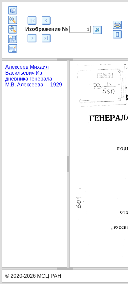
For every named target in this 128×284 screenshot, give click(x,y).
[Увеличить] (12, 20)
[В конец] (46, 38)
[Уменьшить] (12, 29)
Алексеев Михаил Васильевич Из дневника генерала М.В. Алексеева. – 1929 (33, 75)
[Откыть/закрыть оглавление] (12, 10)
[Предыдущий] (46, 20)
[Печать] (117, 25)
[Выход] (117, 34)
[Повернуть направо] (12, 48)
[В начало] (32, 20)
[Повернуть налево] (12, 39)
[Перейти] (97, 30)
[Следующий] (32, 38)
